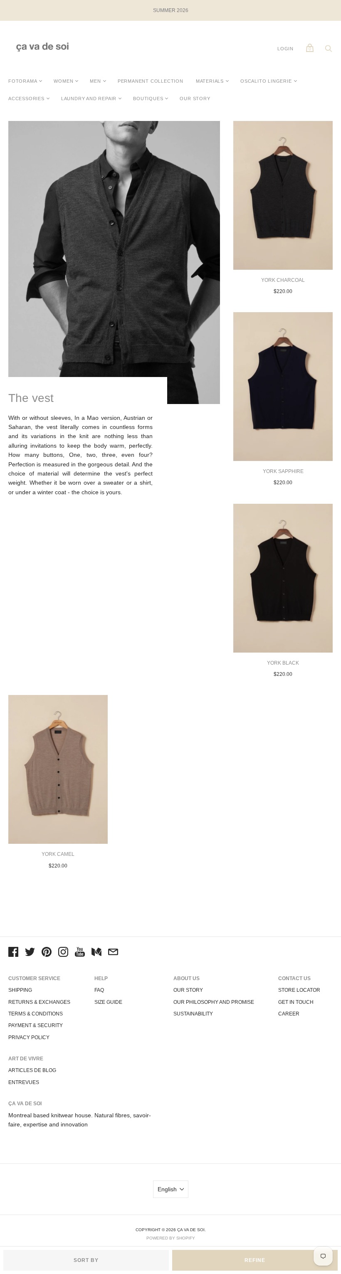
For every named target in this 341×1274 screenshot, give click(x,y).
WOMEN (63, 81)
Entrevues (23, 1082)
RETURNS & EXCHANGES (39, 1002)
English (167, 1189)
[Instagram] (63, 953)
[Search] (328, 50)
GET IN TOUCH (296, 1002)
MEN (95, 81)
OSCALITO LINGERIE (266, 81)
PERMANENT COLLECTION (150, 81)
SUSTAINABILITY (193, 1014)
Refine (255, 1260)
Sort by (86, 1260)
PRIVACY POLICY (28, 1037)
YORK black (283, 663)
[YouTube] (80, 953)
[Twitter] (30, 953)
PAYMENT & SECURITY (35, 1025)
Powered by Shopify (170, 1238)
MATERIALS (210, 81)
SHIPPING (20, 990)
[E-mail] (113, 953)
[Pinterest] (47, 953)
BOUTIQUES (148, 98)
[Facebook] (13, 953)
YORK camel (58, 854)
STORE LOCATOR (299, 990)
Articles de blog (32, 1070)
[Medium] (96, 953)
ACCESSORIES (26, 98)
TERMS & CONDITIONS (35, 1014)
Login (285, 48)
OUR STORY (195, 98)
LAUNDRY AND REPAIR (88, 98)
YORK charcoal (283, 280)
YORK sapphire (283, 471)
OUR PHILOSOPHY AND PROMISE (213, 1002)
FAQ (99, 990)
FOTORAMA (22, 81)
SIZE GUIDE (108, 1002)
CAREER (288, 1014)
